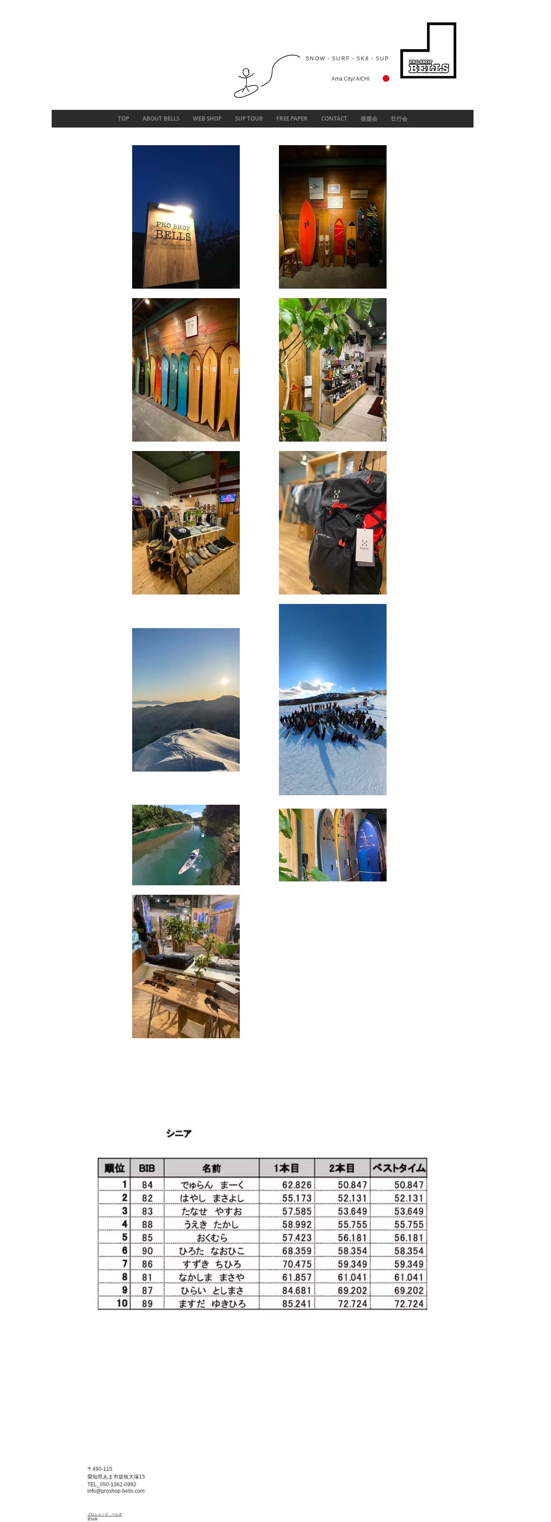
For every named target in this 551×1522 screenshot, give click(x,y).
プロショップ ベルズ (104, 1515)
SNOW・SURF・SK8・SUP (349, 59)
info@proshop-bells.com (116, 1491)
